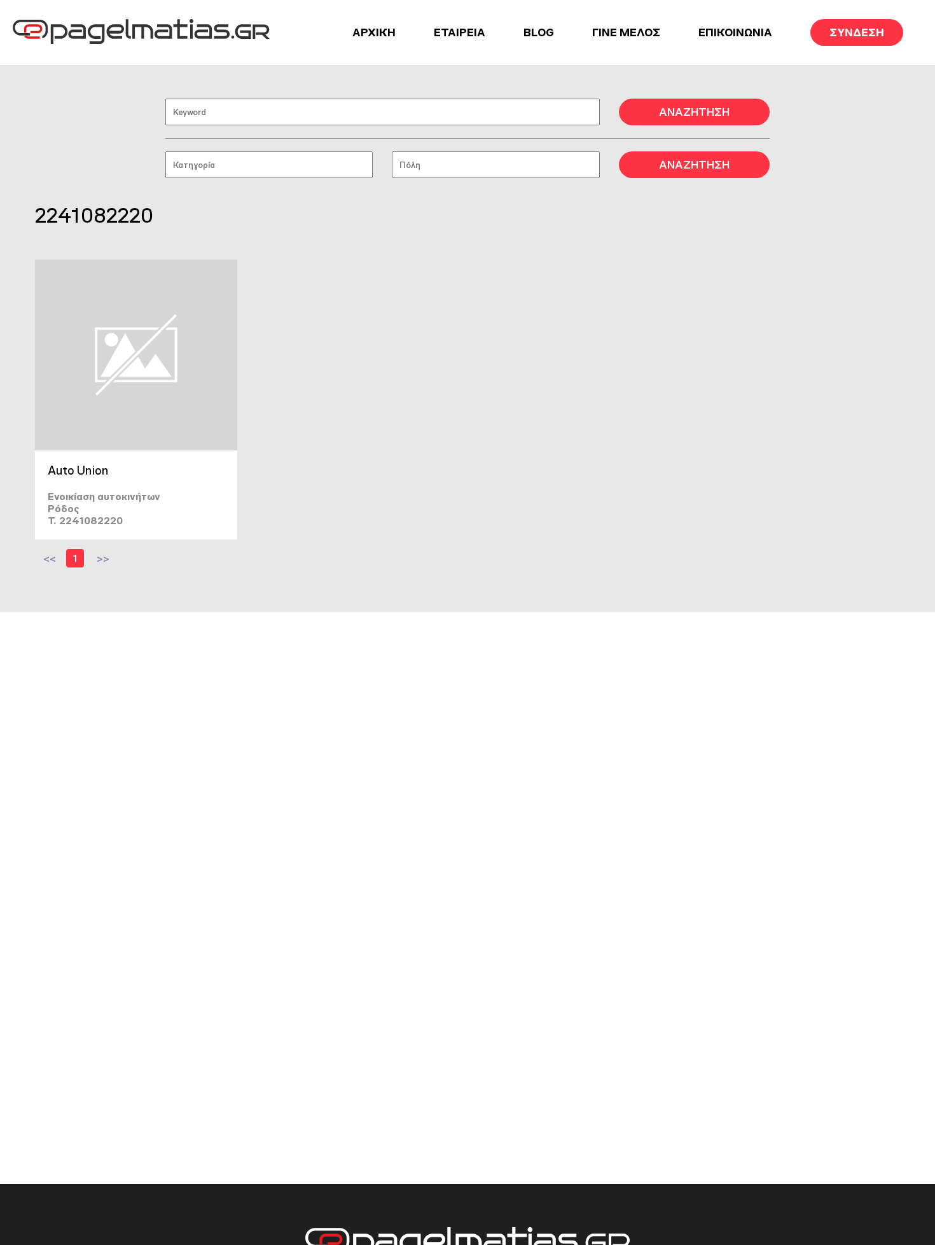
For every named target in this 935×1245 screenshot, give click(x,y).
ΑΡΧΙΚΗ (374, 32)
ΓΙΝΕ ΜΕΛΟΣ (626, 32)
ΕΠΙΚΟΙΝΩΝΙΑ (735, 32)
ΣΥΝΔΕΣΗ (856, 32)
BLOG (538, 32)
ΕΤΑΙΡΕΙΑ (459, 32)
